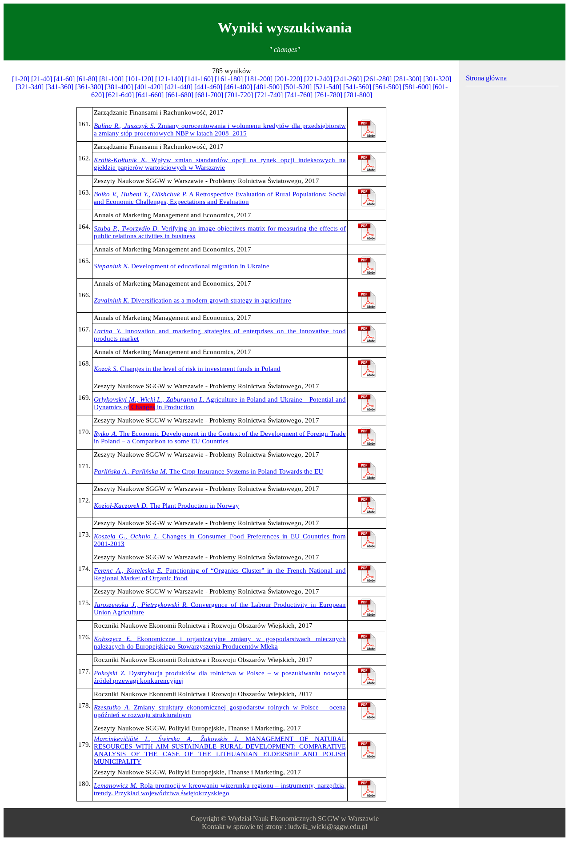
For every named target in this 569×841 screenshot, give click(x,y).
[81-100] (111, 79)
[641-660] (150, 95)
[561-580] (387, 87)
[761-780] (328, 95)
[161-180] (229, 79)
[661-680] (179, 95)
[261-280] (378, 79)
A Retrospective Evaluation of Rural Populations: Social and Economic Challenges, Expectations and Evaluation (220, 198)
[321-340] (30, 87)
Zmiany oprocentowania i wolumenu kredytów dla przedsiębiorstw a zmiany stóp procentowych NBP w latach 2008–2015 (220, 129)
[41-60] (64, 79)
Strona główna (486, 78)
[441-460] (208, 87)
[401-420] (149, 87)
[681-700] (209, 95)
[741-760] (298, 95)
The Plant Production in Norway (166, 505)
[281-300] (407, 79)
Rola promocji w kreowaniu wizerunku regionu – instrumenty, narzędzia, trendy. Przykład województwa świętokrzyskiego (220, 789)
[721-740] (269, 95)
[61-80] (86, 79)
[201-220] (288, 79)
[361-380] (89, 87)
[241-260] (348, 79)
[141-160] (199, 79)
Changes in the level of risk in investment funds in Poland (187, 368)
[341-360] (59, 87)
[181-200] (258, 79)
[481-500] (268, 87)
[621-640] (120, 95)
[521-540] (327, 87)
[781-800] (358, 95)
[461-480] (238, 87)
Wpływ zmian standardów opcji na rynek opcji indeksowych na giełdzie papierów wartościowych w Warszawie (220, 163)
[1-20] (20, 79)
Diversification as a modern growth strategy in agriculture (192, 300)
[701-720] (239, 95)
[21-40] (41, 79)
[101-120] (139, 79)
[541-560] (357, 87)
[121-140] (169, 79)
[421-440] (178, 87)
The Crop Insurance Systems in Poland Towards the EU (208, 471)
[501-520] (298, 87)
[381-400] (119, 87)
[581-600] (417, 87)
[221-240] (318, 79)
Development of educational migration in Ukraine (181, 266)
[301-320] (437, 79)
